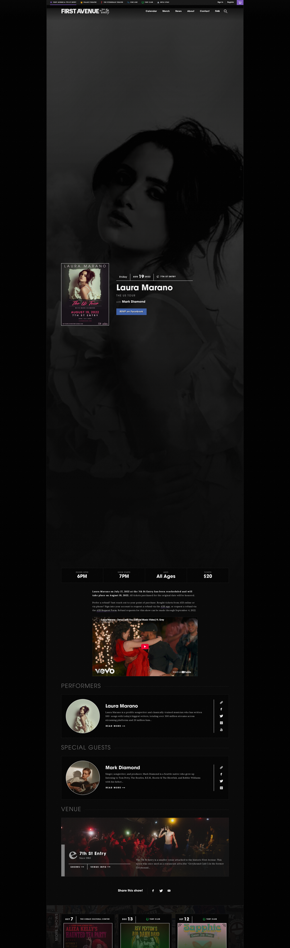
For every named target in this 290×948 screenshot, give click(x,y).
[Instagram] (221, 723)
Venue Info (98, 867)
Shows (75, 867)
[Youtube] (221, 730)
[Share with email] (169, 891)
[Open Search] (225, 11)
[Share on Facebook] (153, 891)
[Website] (221, 702)
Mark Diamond (122, 768)
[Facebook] (221, 709)
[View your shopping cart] (240, 2)
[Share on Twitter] (161, 891)
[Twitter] (221, 716)
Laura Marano (121, 706)
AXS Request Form (107, 610)
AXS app (165, 606)
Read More (113, 726)
